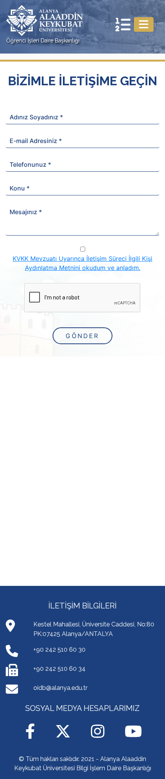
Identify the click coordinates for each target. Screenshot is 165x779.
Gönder (82, 336)
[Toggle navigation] (143, 24)
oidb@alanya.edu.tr (60, 687)
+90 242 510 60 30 (59, 649)
